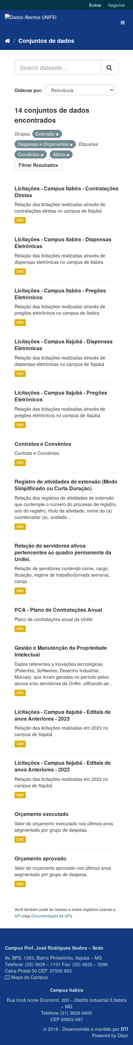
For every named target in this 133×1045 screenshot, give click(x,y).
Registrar (116, 5)
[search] (109, 67)
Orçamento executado (42, 814)
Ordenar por (28, 90)
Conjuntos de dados (46, 40)
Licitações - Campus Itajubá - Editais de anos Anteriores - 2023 (63, 715)
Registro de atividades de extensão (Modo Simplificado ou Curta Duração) (66, 485)
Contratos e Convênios (43, 443)
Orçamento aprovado (40, 858)
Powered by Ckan (110, 1035)
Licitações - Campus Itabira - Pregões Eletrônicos (60, 294)
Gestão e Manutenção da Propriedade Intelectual (61, 651)
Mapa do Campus (29, 977)
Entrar (95, 5)
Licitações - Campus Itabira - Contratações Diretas (66, 192)
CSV (20, 220)
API (18, 915)
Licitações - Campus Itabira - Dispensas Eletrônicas (63, 242)
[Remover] (57, 134)
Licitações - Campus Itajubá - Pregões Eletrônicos (61, 396)
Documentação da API (51, 915)
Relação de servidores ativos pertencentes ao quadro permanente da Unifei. (63, 552)
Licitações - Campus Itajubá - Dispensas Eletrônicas (64, 345)
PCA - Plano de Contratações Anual (58, 609)
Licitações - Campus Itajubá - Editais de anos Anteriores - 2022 (63, 766)
